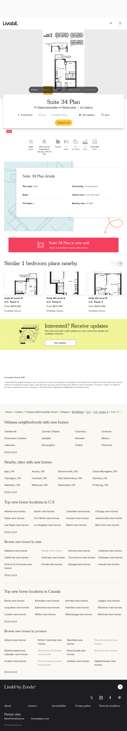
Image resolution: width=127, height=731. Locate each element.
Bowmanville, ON (68, 471)
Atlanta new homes (15, 511)
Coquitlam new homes (16, 607)
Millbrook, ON (39, 485)
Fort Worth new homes (46, 518)
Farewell (79, 438)
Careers (32, 705)
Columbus (80, 431)
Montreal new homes (109, 614)
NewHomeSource (14, 718)
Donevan (107, 431)
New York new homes (107, 525)
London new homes (15, 614)
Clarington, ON (12, 478)
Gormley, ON (99, 478)
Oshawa (64, 411)
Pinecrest (107, 445)
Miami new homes (76, 525)
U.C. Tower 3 (86, 107)
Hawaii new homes (109, 564)
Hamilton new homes (77, 607)
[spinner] (111, 23)
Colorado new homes (53, 557)
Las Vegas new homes (16, 525)
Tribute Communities (47, 107)
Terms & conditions (109, 705)
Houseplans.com (40, 718)
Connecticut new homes (81, 557)
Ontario (19, 411)
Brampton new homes (47, 600)
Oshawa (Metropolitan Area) (41, 411)
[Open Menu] (120, 23)
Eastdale (46, 438)
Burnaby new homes (76, 600)
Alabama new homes (15, 550)
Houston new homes (77, 518)
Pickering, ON (100, 485)
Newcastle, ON (66, 485)
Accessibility (59, 705)
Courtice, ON (39, 478)
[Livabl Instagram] (101, 698)
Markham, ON (12, 485)
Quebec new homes (78, 661)
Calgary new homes (109, 600)
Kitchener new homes (110, 607)
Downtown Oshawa (15, 438)
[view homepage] (10, 23)
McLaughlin (48, 445)
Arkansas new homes (110, 550)
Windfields (77, 411)
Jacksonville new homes (108, 518)
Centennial (10, 431)
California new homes (16, 557)
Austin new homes (44, 511)
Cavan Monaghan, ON (104, 471)
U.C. (88, 411)
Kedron (105, 438)
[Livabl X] (92, 698)
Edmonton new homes (47, 607)
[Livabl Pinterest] (119, 698)
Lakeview (9, 445)
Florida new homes (51, 564)
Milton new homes (45, 614)
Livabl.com (68, 387)
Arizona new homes (79, 550)
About (7, 705)
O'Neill (79, 445)
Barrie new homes (14, 600)
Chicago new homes (106, 511)
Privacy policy (83, 705)
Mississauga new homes (78, 614)
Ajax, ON (9, 471)
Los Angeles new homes (47, 525)
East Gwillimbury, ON (70, 478)
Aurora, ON (38, 471)
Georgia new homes (79, 564)
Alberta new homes (15, 640)
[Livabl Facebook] (110, 698)
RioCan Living (69, 107)
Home (8, 411)
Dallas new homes (14, 518)
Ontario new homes (15, 661)
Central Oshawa (50, 431)
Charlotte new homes (78, 511)
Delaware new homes (111, 557)
